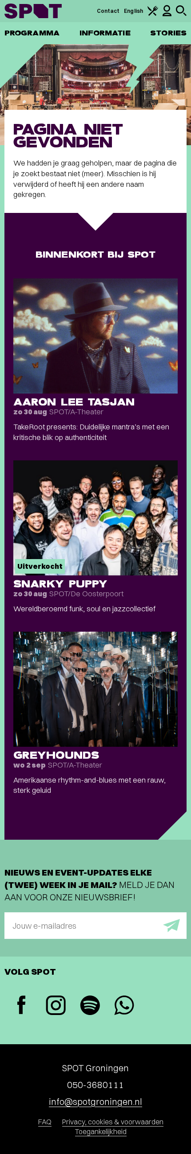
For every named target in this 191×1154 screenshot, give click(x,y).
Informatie (105, 33)
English (133, 11)
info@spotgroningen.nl (95, 1101)
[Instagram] (56, 1006)
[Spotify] (90, 1006)
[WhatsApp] (124, 1006)
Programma (32, 33)
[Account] (167, 14)
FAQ (45, 1121)
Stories (168, 33)
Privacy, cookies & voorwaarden (112, 1121)
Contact (108, 11)
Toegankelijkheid (101, 1131)
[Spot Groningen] (33, 11)
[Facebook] (21, 1006)
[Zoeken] (181, 14)
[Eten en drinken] (152, 14)
